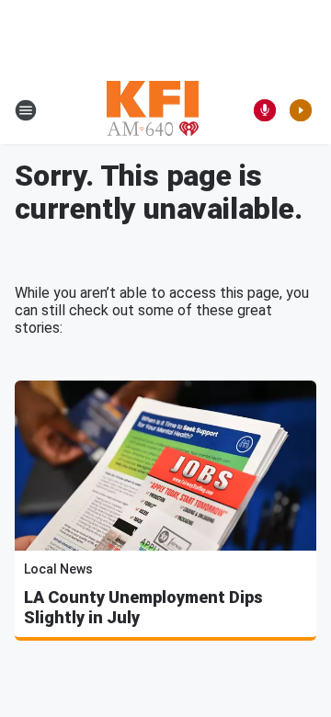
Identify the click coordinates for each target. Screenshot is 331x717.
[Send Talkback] (265, 110)
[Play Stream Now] (301, 110)
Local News (58, 569)
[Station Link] (153, 110)
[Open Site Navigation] (26, 110)
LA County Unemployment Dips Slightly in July (143, 607)
